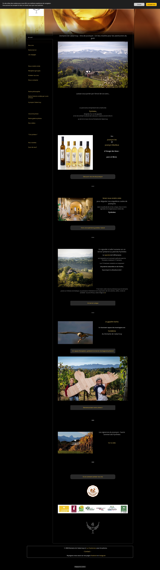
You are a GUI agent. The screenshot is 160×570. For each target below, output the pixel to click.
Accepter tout (151, 4)
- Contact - (87, 551)
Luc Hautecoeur (91, 548)
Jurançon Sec (112, 140)
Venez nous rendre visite (112, 198)
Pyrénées (92, 111)
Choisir (139, 4)
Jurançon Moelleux (112, 145)
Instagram (102, 555)
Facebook (94, 555)
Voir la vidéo (112, 443)
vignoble (107, 255)
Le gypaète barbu (112, 322)
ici (104, 293)
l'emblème (112, 331)
